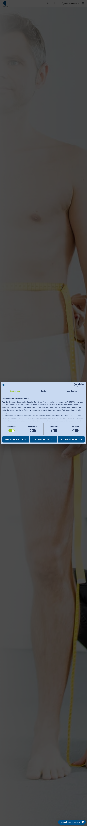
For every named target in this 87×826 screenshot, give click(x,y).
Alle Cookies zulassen (71, 439)
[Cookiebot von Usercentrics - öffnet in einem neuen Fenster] (75, 385)
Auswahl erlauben (43, 439)
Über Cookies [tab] (72, 391)
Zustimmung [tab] (15, 391)
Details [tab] (43, 391)
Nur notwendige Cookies (15, 439)
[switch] (33, 430)
